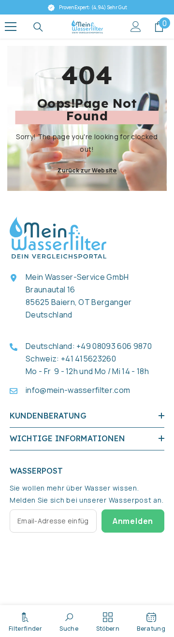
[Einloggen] (135, 26)
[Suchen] (38, 27)
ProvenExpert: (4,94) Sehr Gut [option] (91, 7)
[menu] (10, 26)
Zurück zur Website (86, 170)
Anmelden (133, 521)
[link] (68, 621)
